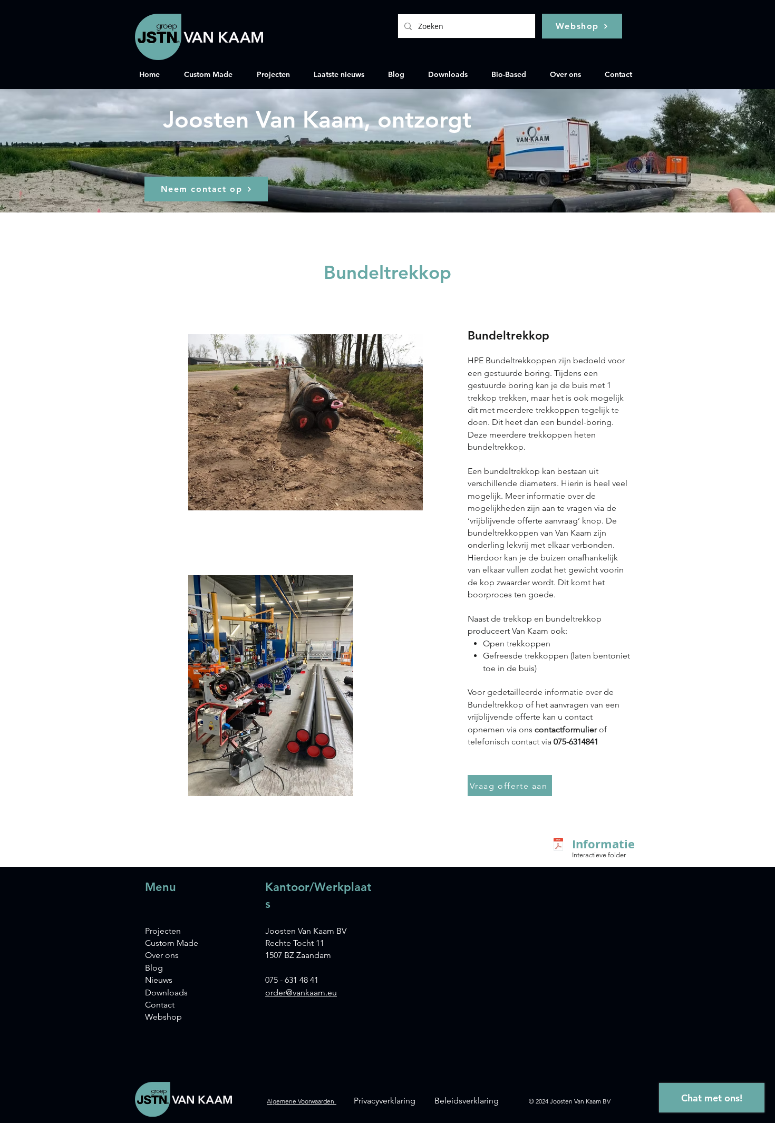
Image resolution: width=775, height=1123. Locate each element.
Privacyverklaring (384, 1101)
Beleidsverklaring (466, 1101)
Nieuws (158, 980)
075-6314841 (576, 742)
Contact (160, 1005)
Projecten (163, 931)
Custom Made (171, 943)
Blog (154, 968)
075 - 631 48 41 (291, 980)
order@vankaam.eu (301, 993)
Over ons (162, 955)
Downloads (166, 993)
